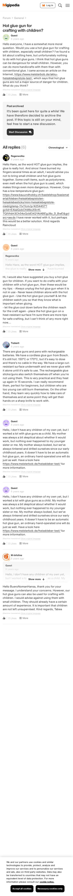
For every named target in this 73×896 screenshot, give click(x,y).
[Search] (60, 5)
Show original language (31, 90)
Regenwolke (17, 156)
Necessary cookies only (50, 888)
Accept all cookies (21, 888)
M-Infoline (16, 555)
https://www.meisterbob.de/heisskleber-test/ (31, 464)
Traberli (15, 343)
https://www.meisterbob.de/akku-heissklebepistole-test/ (30, 76)
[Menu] (67, 5)
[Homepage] (11, 5)
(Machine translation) (11, 90)
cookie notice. (47, 881)
